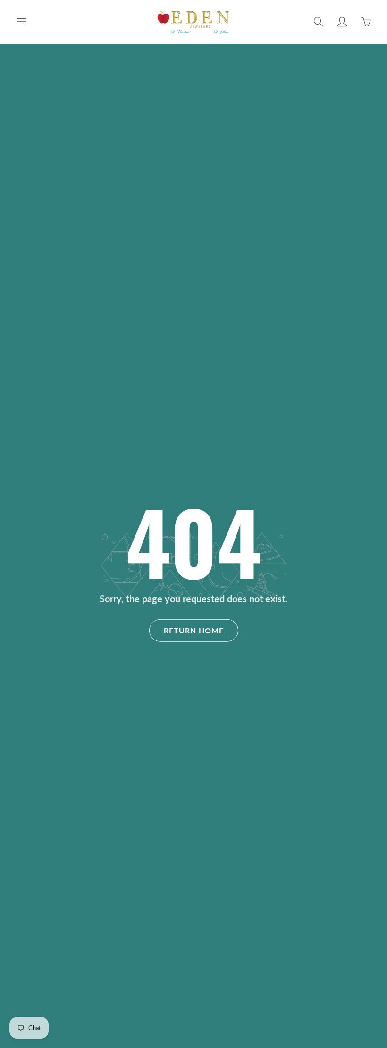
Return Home (194, 630)
